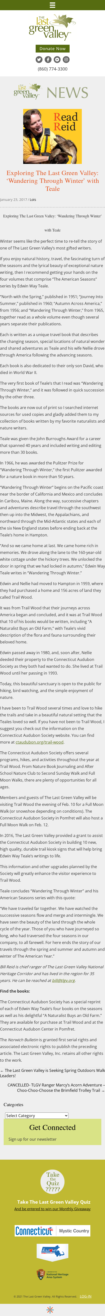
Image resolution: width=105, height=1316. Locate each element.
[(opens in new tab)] (52, 1230)
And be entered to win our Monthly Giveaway (52, 1208)
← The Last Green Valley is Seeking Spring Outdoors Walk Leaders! (52, 1073)
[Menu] (52, 5)
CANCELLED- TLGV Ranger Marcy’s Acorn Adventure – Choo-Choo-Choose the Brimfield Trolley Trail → (56, 1087)
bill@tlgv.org (63, 980)
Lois (33, 199)
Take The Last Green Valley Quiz (53, 1202)
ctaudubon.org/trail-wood (39, 742)
